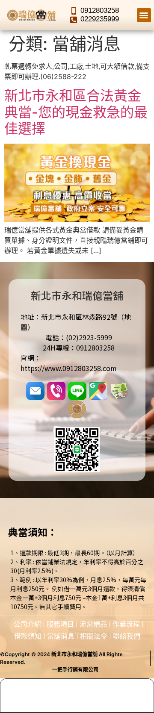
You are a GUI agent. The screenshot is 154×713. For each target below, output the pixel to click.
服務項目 (60, 624)
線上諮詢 (57, 703)
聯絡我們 (126, 636)
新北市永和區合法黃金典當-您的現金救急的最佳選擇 (76, 112)
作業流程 (126, 624)
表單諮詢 (96, 703)
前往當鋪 (134, 703)
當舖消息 (60, 636)
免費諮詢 (19, 703)
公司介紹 (27, 624)
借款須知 (27, 636)
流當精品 (93, 624)
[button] (144, 15)
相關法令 (93, 636)
